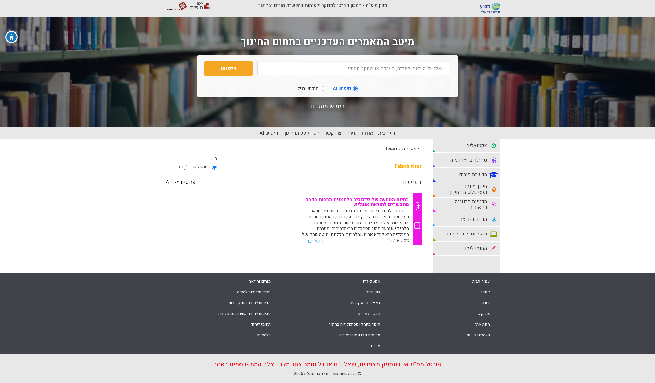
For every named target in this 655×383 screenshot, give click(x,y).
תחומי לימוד (261, 324)
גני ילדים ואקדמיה (365, 303)
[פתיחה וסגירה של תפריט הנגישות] (11, 37)
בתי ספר (373, 292)
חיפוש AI (269, 133)
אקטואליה (371, 281)
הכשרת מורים (369, 314)
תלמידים (264, 335)
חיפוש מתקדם (327, 106)
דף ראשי (416, 148)
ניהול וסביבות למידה (254, 292)
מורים (375, 346)
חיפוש (228, 68)
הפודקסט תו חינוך (301, 133)
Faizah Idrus (396, 148)
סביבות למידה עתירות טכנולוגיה (244, 314)
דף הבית (386, 133)
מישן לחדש (171, 167)
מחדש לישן (201, 167)
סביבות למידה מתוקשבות (249, 303)
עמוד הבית (481, 281)
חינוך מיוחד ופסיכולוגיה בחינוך (354, 324)
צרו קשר (333, 133)
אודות (367, 133)
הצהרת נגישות (478, 335)
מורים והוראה (260, 281)
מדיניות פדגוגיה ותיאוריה (359, 335)
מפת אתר (482, 324)
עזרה (351, 133)
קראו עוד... (312, 241)
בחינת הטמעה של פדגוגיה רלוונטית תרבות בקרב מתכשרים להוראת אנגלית (357, 202)
